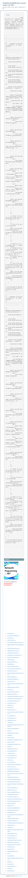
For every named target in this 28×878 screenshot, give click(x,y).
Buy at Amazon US (7, 583)
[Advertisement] (10, 609)
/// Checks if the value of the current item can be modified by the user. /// (14, 217)
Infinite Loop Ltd (19, 876)
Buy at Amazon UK (7, 584)
